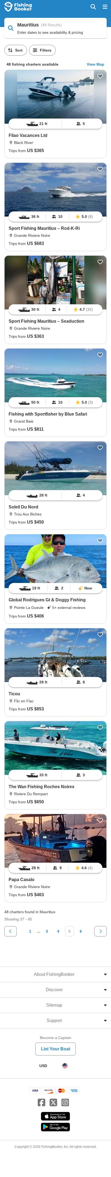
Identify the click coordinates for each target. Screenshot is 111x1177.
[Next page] (100, 931)
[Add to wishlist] (100, 76)
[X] (53, 1103)
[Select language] (65, 1066)
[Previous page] (10, 931)
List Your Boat (55, 1049)
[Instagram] (65, 1103)
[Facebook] (41, 1103)
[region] (55, 124)
